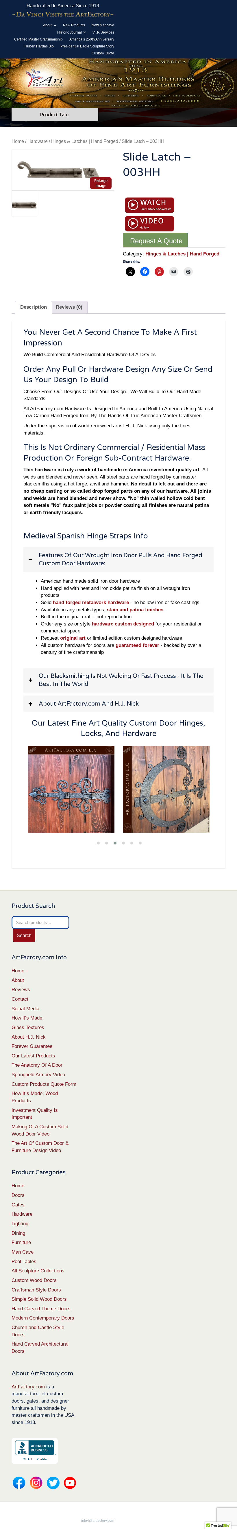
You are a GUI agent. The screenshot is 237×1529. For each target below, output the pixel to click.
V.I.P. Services (103, 32)
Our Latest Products (33, 1056)
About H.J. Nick (29, 1037)
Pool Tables (24, 1261)
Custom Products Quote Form (44, 1084)
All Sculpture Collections (38, 1271)
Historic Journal (69, 32)
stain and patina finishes (135, 609)
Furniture (21, 1242)
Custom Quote (103, 53)
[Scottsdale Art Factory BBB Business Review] (35, 1450)
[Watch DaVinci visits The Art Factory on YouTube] (63, 14)
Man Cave (23, 1252)
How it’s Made (27, 1018)
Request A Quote (156, 241)
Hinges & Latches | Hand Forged (84, 141)
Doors (18, 1195)
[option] (63, 170)
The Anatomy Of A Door (37, 1065)
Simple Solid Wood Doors (39, 1299)
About (47, 25)
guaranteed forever (137, 645)
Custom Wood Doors (34, 1280)
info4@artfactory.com (97, 1521)
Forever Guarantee (32, 1046)
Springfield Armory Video (38, 1074)
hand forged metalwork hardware (91, 602)
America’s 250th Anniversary (91, 39)
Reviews (21, 989)
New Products (74, 25)
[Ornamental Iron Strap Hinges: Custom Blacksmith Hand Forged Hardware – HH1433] (165, 789)
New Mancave (103, 25)
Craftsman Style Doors (36, 1290)
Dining (18, 1233)
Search (24, 935)
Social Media (25, 1008)
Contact (20, 999)
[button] (118, 559)
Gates (18, 1205)
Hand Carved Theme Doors (41, 1308)
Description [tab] (33, 307)
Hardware (37, 141)
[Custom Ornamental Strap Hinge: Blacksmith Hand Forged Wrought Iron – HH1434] (70, 789)
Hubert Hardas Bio (39, 46)
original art (73, 638)
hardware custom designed (123, 624)
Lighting (20, 1223)
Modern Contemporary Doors (43, 1318)
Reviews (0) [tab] (69, 307)
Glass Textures (28, 1027)
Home (18, 141)
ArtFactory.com (28, 1387)
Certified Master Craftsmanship (38, 39)
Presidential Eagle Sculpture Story (87, 46)
